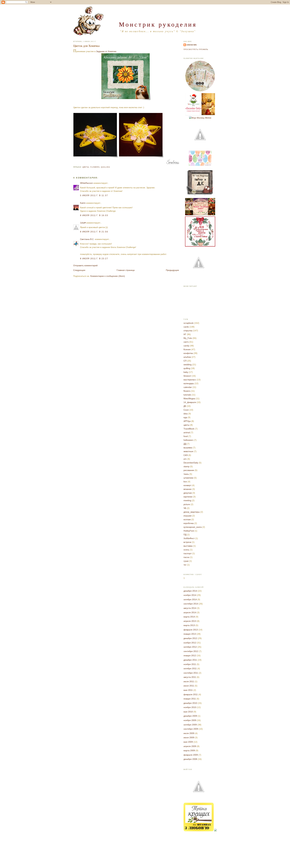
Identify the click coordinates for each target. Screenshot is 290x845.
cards (186, 327)
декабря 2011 (190, 660)
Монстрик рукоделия (158, 24)
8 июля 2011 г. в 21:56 (94, 231)
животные (188, 451)
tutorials (187, 395)
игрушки (188, 515)
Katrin (83, 203)
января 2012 (190, 655)
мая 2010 (188, 711)
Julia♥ (83, 223)
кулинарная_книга (193, 527)
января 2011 (190, 698)
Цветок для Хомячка (86, 45)
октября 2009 (190, 724)
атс (185, 459)
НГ (185, 334)
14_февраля (190, 402)
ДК (185, 406)
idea (186, 413)
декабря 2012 (190, 638)
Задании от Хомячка (106, 51)
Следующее (79, 270)
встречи (187, 542)
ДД (185, 444)
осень (186, 549)
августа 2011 (190, 677)
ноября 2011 (190, 664)
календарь (189, 383)
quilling (105, 167)
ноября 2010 (190, 707)
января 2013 (190, 634)
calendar (188, 387)
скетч (186, 342)
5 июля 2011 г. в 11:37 (94, 195)
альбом (187, 357)
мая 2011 (188, 690)
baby (186, 372)
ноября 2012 (190, 642)
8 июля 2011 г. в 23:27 (94, 258)
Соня (186, 410)
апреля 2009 (190, 746)
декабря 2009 (190, 716)
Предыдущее (172, 270)
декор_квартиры (192, 512)
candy (186, 345)
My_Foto (188, 338)
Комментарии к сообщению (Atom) (107, 276)
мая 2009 (188, 742)
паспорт (188, 553)
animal (187, 432)
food (186, 436)
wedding (188, 364)
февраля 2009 (191, 755)
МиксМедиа (189, 398)
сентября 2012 (191, 651)
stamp (186, 466)
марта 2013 (189, 625)
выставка (188, 546)
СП (185, 361)
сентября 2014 (191, 603)
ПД (185, 534)
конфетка (188, 353)
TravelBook (189, 428)
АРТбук (187, 421)
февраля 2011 (191, 694)
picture (187, 504)
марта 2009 (189, 750)
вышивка (188, 447)
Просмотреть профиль (196, 49)
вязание (188, 489)
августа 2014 (190, 608)
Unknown (192, 45)
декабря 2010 (190, 703)
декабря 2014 (190, 591)
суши (186, 561)
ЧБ (185, 508)
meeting (187, 500)
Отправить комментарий (85, 265)
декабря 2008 (190, 759)
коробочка (189, 523)
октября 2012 (190, 647)
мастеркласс (190, 379)
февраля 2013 (191, 629)
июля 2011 (189, 681)
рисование (189, 470)
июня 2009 (189, 737)
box (185, 481)
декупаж (188, 493)
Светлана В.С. (87, 239)
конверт (187, 485)
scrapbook (188, 323)
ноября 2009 (190, 720)
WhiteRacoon (86, 183)
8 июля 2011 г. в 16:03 (94, 215)
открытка (188, 330)
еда (185, 417)
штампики (188, 478)
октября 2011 (190, 668)
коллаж (187, 519)
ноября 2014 (190, 595)
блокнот (187, 376)
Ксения (187, 349)
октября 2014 (190, 599)
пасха (186, 557)
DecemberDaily (191, 462)
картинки (188, 496)
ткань (186, 474)
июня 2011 (189, 685)
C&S (186, 455)
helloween (188, 440)
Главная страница (126, 270)
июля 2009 (189, 733)
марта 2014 (189, 616)
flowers (95, 167)
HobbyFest (189, 531)
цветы (85, 167)
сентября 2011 (191, 673)
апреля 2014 (190, 612)
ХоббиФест (189, 538)
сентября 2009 (191, 729)
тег (185, 565)
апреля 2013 (190, 621)
